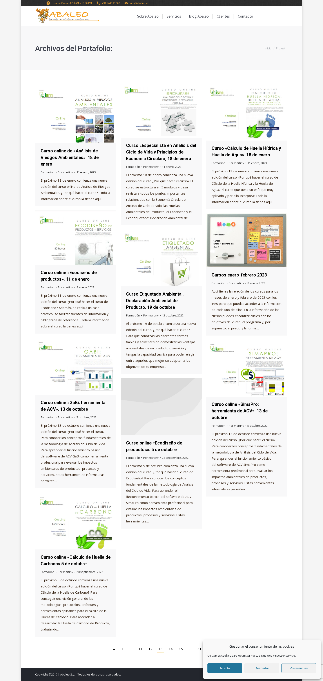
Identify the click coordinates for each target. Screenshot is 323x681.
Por (65, 172)
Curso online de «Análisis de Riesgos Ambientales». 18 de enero (70, 157)
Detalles (82, 114)
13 (161, 649)
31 (199, 649)
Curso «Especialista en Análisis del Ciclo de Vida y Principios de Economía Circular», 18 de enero (161, 152)
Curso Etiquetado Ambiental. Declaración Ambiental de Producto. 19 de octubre (155, 300)
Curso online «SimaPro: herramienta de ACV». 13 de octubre (240, 411)
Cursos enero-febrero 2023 (239, 275)
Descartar (262, 668)
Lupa (70, 114)
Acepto (225, 668)
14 (171, 649)
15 (181, 649)
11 (140, 649)
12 (150, 649)
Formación (47, 172)
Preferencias (299, 668)
